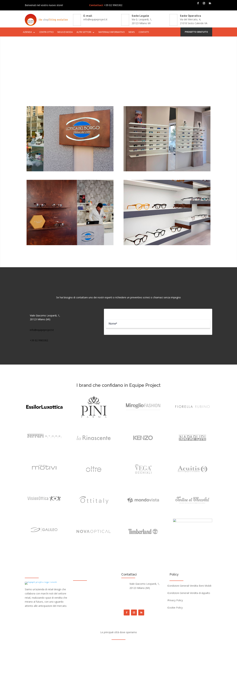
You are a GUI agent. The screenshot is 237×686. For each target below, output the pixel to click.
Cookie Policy (175, 607)
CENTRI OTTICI (46, 32)
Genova (141, 645)
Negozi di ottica (86, 585)
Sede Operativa (190, 15)
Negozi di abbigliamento (92, 591)
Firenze (152, 645)
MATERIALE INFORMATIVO (112, 32)
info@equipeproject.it (95, 19)
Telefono (36, 335)
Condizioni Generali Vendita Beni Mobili (189, 586)
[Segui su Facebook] (198, 3)
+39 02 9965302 (39, 340)
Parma (111, 652)
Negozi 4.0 (83, 597)
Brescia (98, 645)
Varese (132, 652)
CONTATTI (144, 32)
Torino (87, 645)
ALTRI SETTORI (84, 32)
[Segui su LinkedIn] (210, 3)
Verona (163, 645)
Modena (143, 652)
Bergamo (75, 645)
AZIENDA (27, 32)
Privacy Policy (175, 600)
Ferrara (155, 652)
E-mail (87, 15)
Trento (166, 652)
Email (34, 324)
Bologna (129, 645)
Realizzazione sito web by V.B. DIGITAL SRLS (151, 669)
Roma (108, 645)
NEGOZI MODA (65, 32)
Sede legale (39, 310)
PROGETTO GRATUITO (196, 32)
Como (82, 652)
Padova (72, 652)
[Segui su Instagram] (204, 3)
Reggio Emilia (96, 652)
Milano (118, 645)
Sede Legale (140, 15)
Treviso (121, 652)
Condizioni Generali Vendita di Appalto (189, 593)
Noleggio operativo (88, 603)
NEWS (132, 32)
